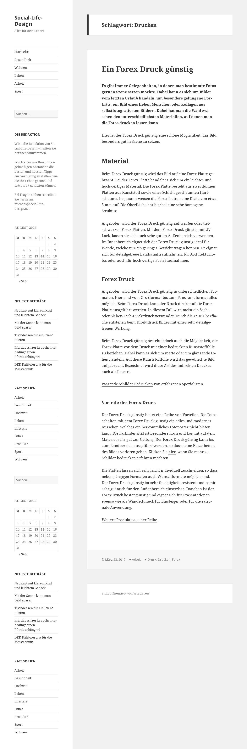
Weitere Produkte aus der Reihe (129, 519)
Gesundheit (22, 60)
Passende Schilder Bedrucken (127, 383)
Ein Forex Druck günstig (147, 69)
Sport (18, 91)
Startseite (21, 52)
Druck (151, 559)
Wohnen (20, 67)
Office (18, 436)
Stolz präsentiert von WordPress (126, 593)
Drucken (164, 559)
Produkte (21, 444)
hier (172, 451)
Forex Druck (119, 482)
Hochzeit (21, 413)
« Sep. (23, 281)
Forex (176, 559)
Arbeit (19, 83)
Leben (19, 75)
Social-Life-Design (28, 20)
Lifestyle (20, 428)
